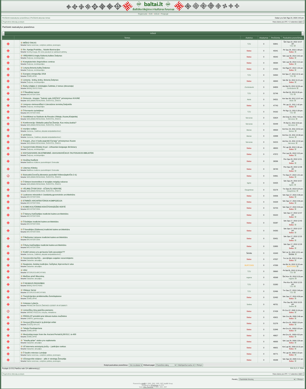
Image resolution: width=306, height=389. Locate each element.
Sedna (249, 304)
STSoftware (154, 385)
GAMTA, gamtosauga (35, 318)
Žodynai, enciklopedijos (36, 58)
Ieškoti (156, 14)
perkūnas (27, 135)
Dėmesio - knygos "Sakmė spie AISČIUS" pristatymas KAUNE (51, 98)
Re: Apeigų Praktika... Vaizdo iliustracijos (41, 50)
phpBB (143, 383)
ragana (249, 277)
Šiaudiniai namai (32, 92)
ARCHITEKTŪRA (33, 94)
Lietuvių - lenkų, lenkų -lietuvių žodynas (40, 80)
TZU (249, 44)
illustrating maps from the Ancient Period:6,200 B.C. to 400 (49, 334)
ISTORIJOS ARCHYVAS (36, 272)
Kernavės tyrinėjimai (34, 111)
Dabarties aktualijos (34, 260)
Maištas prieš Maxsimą (33, 276)
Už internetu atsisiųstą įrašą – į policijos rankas (44, 346)
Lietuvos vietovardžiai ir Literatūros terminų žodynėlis (47, 104)
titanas (249, 130)
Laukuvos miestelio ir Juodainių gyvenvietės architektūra (49, 195)
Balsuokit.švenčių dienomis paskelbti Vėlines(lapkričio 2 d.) (50, 175)
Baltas (249, 51)
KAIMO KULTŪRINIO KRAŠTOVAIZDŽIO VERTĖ (44, 207)
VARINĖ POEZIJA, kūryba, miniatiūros (41, 312)
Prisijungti (164, 14)
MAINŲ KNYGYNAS (34, 88)
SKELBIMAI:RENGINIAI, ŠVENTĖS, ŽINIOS (44, 101)
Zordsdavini (249, 87)
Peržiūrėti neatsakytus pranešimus (15, 18)
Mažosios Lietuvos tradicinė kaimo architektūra (46, 237)
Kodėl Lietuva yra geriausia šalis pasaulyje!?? (44, 252)
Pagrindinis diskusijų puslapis (13, 22)
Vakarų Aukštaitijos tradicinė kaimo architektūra (46, 214)
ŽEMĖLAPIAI (32, 76)
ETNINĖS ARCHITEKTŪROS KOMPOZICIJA (42, 201)
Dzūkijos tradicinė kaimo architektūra (41, 222)
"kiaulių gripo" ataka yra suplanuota (39, 340)
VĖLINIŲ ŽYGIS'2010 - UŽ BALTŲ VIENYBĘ (42, 189)
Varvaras (249, 118)
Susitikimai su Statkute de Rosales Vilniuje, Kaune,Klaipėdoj (50, 117)
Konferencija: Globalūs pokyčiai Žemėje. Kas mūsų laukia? (49, 123)
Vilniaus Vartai (29, 290)
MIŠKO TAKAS (29, 43)
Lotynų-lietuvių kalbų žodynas (36, 68)
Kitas (302, 368)
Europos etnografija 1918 (34, 74)
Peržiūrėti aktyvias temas (40, 18)
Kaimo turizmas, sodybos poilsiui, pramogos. (44, 45)
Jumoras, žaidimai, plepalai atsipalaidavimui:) (44, 131)
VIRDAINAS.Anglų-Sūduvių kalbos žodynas (42, 56)
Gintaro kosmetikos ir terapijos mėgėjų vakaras (46, 182)
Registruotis (142, 14)
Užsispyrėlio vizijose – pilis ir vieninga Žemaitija (44, 359)
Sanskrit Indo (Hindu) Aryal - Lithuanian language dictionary (50, 147)
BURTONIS (249, 265)
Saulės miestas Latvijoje (36, 353)
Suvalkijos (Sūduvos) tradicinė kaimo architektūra (47, 229)
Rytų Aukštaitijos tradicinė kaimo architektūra (45, 245)
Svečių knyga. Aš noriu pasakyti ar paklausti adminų (47, 52)
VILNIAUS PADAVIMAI (34, 283)
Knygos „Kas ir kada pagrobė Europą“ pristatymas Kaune (49, 141)
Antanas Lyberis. (31, 303)
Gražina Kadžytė (30, 160)
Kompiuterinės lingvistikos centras (39, 62)
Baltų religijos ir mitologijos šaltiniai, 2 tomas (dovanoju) (48, 86)
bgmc (249, 183)
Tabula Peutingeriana (32, 328)
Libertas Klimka (30, 168)
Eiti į (292, 368)
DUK (151, 14)
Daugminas (249, 190)
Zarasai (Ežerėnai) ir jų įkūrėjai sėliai (39, 322)
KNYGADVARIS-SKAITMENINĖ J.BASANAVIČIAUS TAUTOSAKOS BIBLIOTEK (58, 153)
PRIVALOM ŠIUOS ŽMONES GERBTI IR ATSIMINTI (47, 305)
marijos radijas (30, 129)
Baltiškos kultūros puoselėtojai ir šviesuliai (43, 162)
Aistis (249, 99)
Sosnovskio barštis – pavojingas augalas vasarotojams (48, 258)
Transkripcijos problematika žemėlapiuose (42, 296)
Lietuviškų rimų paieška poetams (38, 310)
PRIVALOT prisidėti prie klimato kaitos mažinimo (45, 316)
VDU (25, 270)
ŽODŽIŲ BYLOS (33, 324)
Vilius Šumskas (148, 387)
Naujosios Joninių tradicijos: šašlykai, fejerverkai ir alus (48, 264)
